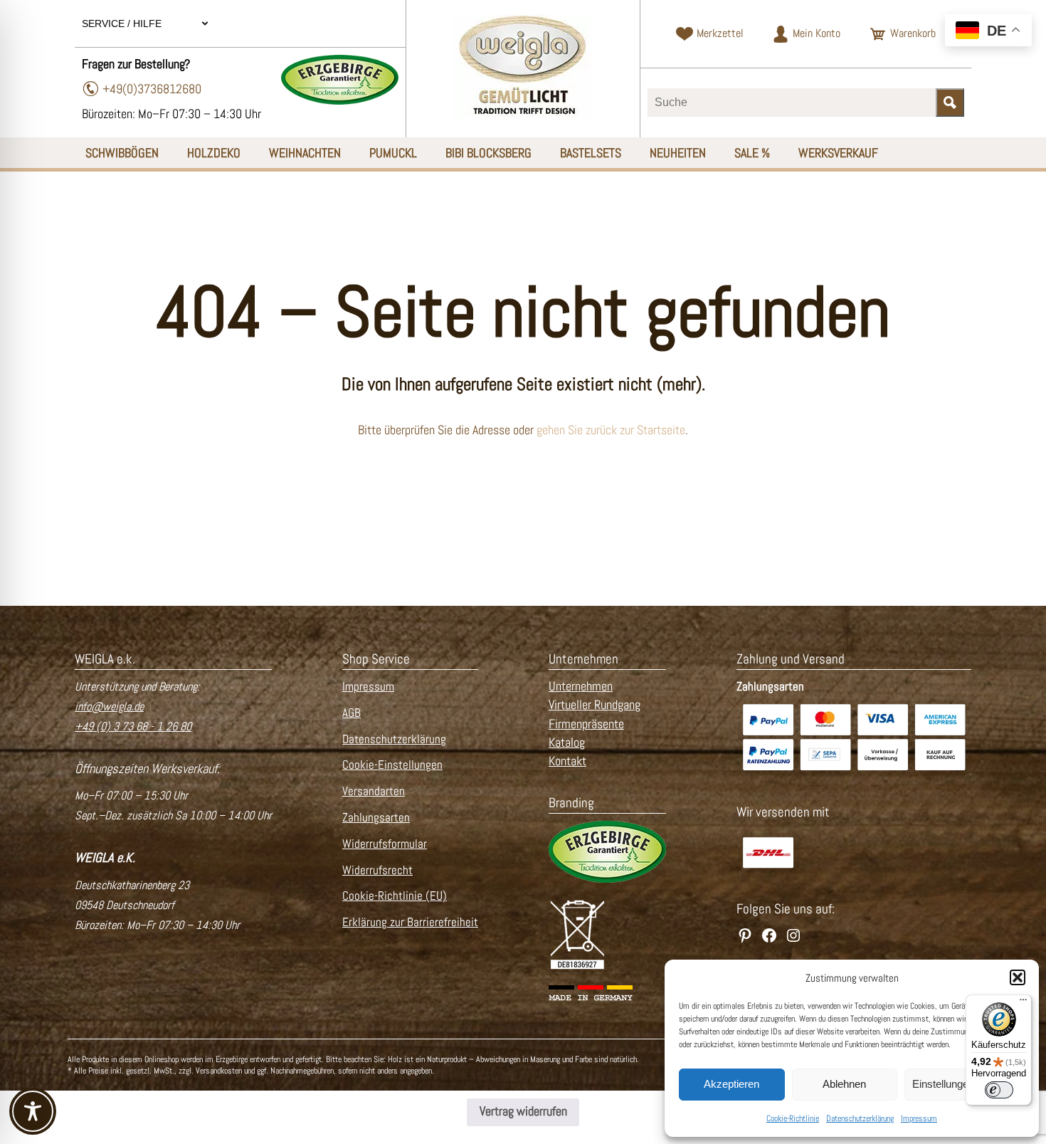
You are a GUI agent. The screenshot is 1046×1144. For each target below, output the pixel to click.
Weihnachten (305, 153)
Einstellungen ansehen (964, 1084)
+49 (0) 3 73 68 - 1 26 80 (133, 726)
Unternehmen (581, 686)
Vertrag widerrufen (523, 1111)
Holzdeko (214, 153)
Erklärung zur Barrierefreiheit (410, 922)
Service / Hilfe (123, 23)
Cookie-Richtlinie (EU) (394, 895)
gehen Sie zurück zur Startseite (611, 430)
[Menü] (1023, 1003)
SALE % (752, 153)
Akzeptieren (731, 1084)
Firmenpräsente (586, 724)
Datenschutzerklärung (860, 1118)
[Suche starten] (950, 102)
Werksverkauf (838, 153)
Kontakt (567, 761)
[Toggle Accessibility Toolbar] (33, 1111)
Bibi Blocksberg (488, 153)
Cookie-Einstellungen (392, 764)
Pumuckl (393, 153)
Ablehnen (844, 1084)
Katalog (567, 742)
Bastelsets (590, 153)
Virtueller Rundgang (594, 705)
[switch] (999, 1089)
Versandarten (373, 791)
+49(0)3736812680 (151, 88)
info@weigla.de (109, 706)
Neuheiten (678, 153)
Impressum (919, 1118)
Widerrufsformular (384, 843)
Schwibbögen (122, 153)
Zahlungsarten (376, 817)
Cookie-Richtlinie (792, 1118)
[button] (1017, 977)
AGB (351, 712)
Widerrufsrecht (377, 870)
